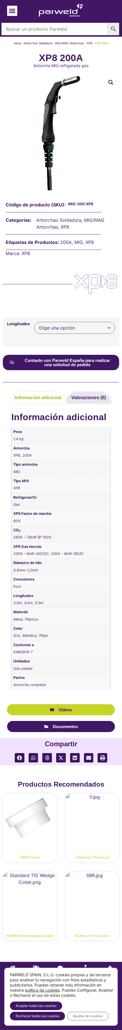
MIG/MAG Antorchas (69, 43)
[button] (12, 11)
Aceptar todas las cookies (36, 1006)
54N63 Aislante (29, 857)
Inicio (17, 43)
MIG (78, 242)
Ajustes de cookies (88, 1016)
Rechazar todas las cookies (37, 1016)
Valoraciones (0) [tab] (88, 397)
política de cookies (42, 990)
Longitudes (18, 324)
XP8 (89, 43)
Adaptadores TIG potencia (92, 857)
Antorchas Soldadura (38, 43)
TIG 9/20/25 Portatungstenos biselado (30, 935)
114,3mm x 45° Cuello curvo (92, 935)
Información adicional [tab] (37, 397)
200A (66, 242)
